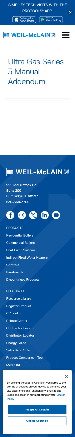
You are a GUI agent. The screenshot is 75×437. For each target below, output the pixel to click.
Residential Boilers (19, 235)
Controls (12, 265)
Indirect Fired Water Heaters (27, 258)
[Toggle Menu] (66, 35)
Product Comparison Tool (25, 358)
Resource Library (18, 299)
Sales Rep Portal (18, 350)
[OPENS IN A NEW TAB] (24, 19)
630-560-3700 (17, 202)
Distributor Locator (20, 335)
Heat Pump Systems (20, 250)
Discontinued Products (22, 279)
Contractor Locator (20, 328)
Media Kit (13, 365)
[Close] (70, 12)
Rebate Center (17, 321)
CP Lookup (14, 313)
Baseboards (14, 272)
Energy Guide (16, 343)
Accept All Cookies (37, 409)
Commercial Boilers (20, 243)
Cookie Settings (37, 420)
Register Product (18, 306)
